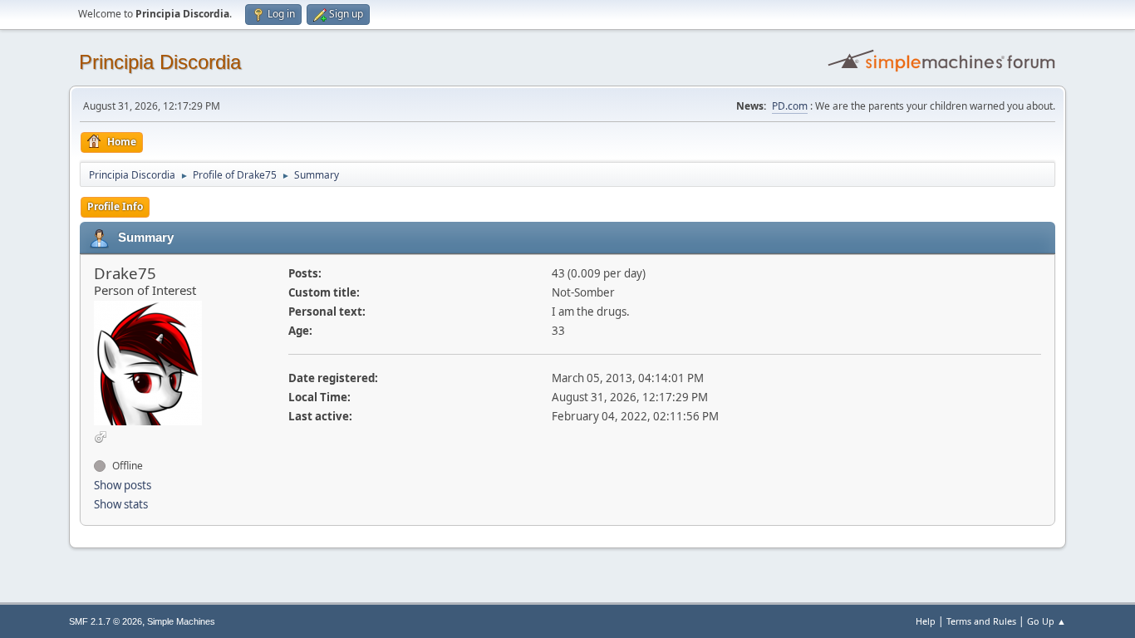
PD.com (790, 106)
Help (926, 621)
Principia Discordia (160, 62)
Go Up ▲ (1046, 621)
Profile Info (115, 206)
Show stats (121, 504)
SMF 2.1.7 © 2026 (105, 621)
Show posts (122, 485)
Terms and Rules (981, 621)
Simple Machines (181, 621)
